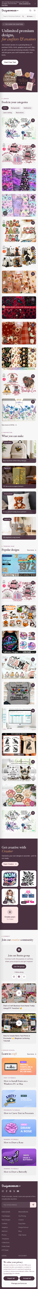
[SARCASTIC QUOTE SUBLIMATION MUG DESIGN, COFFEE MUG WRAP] (18, 747)
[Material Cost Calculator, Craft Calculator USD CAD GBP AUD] (18, 698)
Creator (21, 1220)
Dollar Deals (6, 1246)
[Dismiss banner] (33, 3)
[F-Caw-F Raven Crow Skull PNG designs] (18, 722)
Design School (23, 1227)
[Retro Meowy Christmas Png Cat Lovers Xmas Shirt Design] (18, 229)
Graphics (5, 1227)
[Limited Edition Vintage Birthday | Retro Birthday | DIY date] (18, 551)
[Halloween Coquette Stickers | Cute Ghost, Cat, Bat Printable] (18, 600)
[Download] (26, 123)
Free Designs (6, 1216)
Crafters (4, 1223)
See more (29, 536)
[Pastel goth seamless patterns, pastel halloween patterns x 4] (18, 180)
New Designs (6, 1220)
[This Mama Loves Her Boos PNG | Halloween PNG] (18, 649)
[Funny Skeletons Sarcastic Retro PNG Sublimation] (18, 624)
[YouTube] (23, 951)
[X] (14, 1191)
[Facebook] (18, 951)
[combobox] (11, 16)
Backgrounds (15, 111)
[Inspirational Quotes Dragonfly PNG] (18, 131)
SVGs (5, 111)
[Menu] (33, 10)
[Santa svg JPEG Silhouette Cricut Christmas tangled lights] (18, 673)
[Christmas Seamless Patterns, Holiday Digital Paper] (18, 352)
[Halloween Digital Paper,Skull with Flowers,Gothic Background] (18, 303)
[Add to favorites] (31, 123)
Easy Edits (21, 1223)
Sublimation (27, 111)
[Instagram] (13, 951)
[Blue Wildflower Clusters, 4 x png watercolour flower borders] (18, 401)
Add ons (4, 1231)
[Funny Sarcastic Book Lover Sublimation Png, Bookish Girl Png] (18, 376)
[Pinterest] (10, 1191)
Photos (4, 1235)
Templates (5, 1239)
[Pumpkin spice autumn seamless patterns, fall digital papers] (18, 278)
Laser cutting (7, 115)
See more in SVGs (8, 415)
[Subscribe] (31, 1205)
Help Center (22, 1235)
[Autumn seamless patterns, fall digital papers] (18, 327)
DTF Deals (5, 1250)
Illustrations (20, 115)
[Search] (21, 16)
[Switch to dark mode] (29, 10)
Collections (5, 1242)
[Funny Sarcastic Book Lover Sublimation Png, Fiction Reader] (18, 155)
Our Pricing (22, 1216)
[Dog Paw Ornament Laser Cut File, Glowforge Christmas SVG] (18, 772)
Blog (20, 1231)
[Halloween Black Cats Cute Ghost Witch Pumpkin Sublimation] (18, 254)
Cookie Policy (10, 1273)
